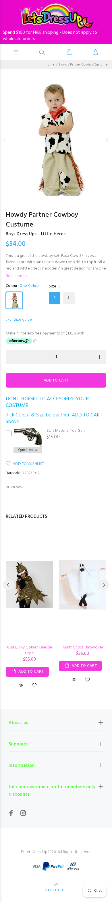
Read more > (17, 276)
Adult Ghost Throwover (82, 647)
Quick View (28, 450)
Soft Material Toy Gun (66, 430)
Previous (5, 139)
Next (106, 139)
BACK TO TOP (56, 890)
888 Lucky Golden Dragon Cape (29, 650)
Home (49, 65)
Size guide (23, 319)
